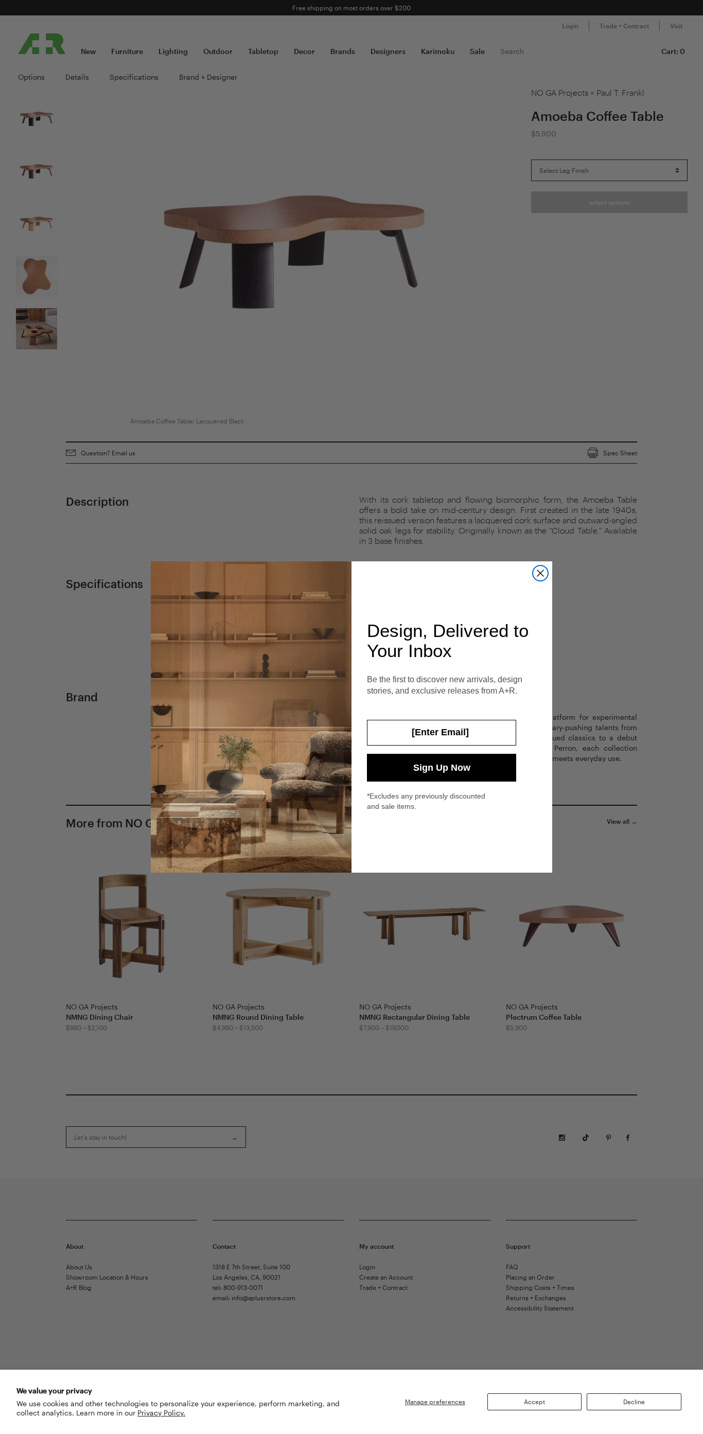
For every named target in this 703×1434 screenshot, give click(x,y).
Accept (534, 1401)
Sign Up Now (441, 768)
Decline (634, 1401)
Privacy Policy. (161, 1412)
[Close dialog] (540, 573)
